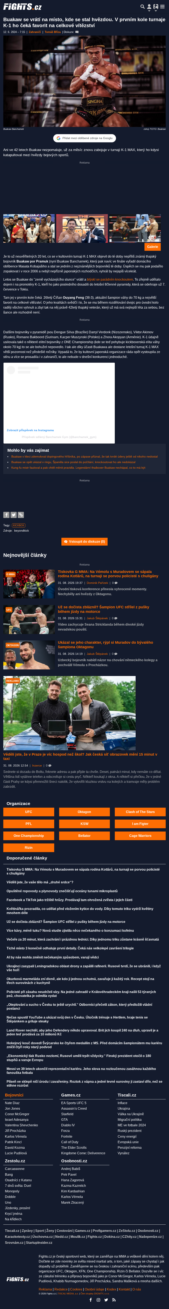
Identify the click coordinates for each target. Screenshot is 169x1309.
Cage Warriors (140, 835)
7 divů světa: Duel (18, 1185)
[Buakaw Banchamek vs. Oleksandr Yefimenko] (135, 228)
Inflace (122, 1103)
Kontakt (125, 1289)
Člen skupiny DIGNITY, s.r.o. (95, 1293)
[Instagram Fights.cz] (98, 1300)
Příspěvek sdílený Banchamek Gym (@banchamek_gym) (59, 437)
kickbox (18, 525)
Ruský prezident (129, 1130)
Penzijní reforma (130, 1147)
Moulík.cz (77, 1236)
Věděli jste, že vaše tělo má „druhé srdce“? (40, 882)
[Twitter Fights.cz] (106, 1300)
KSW (84, 824)
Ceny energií (127, 1136)
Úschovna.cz (42, 1236)
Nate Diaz (12, 1103)
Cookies (76, 1289)
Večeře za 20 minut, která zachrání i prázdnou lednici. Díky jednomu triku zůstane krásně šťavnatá (83, 939)
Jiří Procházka (15, 1130)
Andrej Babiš (70, 1169)
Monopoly (12, 1191)
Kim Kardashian (73, 1191)
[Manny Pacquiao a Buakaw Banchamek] (82, 228)
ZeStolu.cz (127, 1230)
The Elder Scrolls (74, 1147)
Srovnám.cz (14, 1242)
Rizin (29, 847)
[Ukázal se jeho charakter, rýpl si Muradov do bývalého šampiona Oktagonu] (29, 654)
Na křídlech (13, 1219)
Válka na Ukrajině (131, 1114)
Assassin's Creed (74, 1108)
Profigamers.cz (104, 1230)
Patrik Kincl (13, 1142)
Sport (39, 1230)
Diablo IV (68, 1125)
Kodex (112, 1289)
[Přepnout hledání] (142, 7)
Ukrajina (124, 1108)
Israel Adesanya (16, 1119)
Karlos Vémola (16, 1136)
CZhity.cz (129, 1236)
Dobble (10, 1197)
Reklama (45, 1289)
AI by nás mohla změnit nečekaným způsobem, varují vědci (53, 957)
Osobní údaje (94, 1289)
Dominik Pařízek (97, 582)
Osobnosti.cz (148, 1230)
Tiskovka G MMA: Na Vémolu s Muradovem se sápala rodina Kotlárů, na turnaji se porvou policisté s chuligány (108, 574)
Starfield (67, 1114)
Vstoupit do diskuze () (86, 541)
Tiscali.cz (12, 1230)
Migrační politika (130, 1119)
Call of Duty (69, 1142)
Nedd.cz (61, 1236)
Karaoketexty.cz (17, 1236)
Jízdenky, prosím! (17, 1208)
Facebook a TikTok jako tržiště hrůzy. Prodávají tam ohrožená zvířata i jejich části (69, 900)
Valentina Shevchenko (21, 1125)
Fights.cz (95, 1236)
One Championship (29, 835)
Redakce (61, 1289)
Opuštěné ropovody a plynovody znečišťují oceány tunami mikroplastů (62, 891)
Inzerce (37, 765)
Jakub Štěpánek (97, 618)
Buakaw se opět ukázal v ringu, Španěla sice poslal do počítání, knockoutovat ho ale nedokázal (73, 462)
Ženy (50, 1230)
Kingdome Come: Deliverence (83, 1153)
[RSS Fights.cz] (114, 1300)
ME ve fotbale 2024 (132, 1125)
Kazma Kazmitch (73, 1185)
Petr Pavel (68, 1174)
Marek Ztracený (72, 1202)
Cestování (65, 1230)
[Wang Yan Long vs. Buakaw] (29, 228)
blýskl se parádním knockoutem (110, 279)
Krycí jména (13, 1213)
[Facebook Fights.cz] (90, 1300)
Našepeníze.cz (150, 1236)
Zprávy (27, 1230)
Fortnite (66, 1136)
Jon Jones (12, 1108)
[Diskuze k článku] (77, 32)
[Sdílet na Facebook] (6, 515)
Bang (9, 1174)
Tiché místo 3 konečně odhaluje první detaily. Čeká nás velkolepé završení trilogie (70, 948)
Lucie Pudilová (16, 1153)
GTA (64, 1119)
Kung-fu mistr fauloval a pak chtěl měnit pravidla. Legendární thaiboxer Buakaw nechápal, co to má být (78, 467)
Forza (65, 1130)
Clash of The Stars (140, 812)
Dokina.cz (112, 1236)
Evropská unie (128, 1142)
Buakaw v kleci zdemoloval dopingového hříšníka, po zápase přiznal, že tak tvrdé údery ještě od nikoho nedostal (84, 456)
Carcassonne (15, 1169)
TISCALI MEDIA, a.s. (68, 1293)
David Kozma (15, 1147)
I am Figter (140, 824)
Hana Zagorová (72, 1180)
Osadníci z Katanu (18, 1180)
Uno (8, 1202)
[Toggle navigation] (162, 7)
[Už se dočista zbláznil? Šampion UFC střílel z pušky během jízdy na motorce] (29, 619)
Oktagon (84, 812)
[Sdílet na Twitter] (14, 515)
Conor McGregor (17, 1114)
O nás (136, 1289)
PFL (29, 824)
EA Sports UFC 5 (73, 1103)
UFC (28, 812)
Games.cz (82, 1230)
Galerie (152, 247)
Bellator (84, 835)
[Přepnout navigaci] (149, 7)
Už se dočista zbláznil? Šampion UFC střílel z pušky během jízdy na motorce (66, 921)
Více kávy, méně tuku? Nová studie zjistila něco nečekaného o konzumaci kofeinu (70, 930)
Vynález (123, 1153)
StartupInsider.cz (39, 1242)
